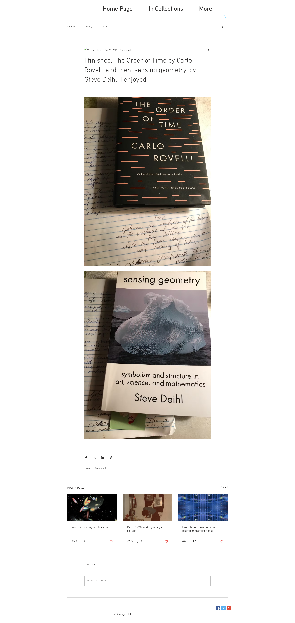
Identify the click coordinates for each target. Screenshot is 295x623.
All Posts (71, 26)
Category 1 (88, 26)
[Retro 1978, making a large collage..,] (147, 507)
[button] (227, 16)
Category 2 (106, 26)
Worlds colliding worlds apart (91, 527)
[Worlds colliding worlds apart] (92, 507)
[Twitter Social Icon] (223, 608)
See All (224, 487)
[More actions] (209, 50)
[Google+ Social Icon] (229, 608)
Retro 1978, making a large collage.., (144, 529)
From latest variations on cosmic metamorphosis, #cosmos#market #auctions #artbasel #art (200, 529)
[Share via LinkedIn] (102, 457)
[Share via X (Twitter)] (94, 457)
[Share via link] (111, 457)
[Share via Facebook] (86, 457)
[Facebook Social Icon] (218, 608)
